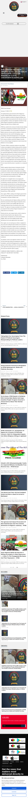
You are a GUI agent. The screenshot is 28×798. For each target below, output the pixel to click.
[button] (4, 13)
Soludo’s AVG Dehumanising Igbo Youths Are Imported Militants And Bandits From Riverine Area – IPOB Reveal (14, 464)
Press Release (11, 83)
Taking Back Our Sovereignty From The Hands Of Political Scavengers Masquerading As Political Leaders (13, 337)
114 (17, 567)
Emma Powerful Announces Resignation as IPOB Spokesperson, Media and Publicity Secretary (13, 367)
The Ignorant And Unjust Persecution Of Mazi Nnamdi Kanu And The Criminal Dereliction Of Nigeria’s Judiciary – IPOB (13, 523)
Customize (14, 791)
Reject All (14, 795)
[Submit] (25, 726)
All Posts (5, 66)
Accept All (14, 788)
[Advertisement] (14, 40)
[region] (14, 787)
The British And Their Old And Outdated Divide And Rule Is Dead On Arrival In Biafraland (13, 494)
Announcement (4, 83)
